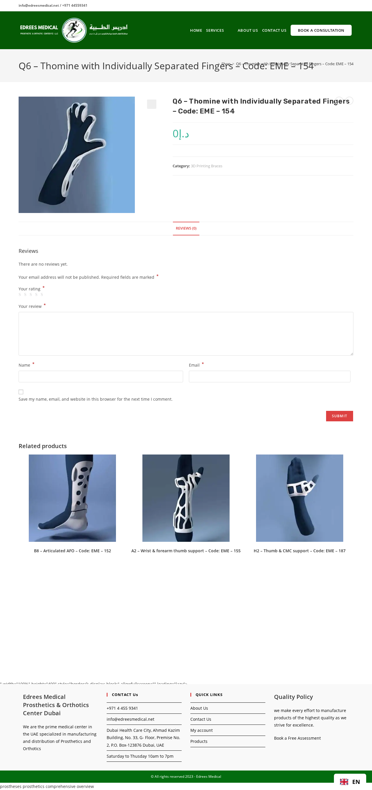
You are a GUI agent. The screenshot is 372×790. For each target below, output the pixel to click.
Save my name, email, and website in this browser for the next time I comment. (96, 399)
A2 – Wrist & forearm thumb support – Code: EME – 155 (186, 550)
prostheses (11, 786)
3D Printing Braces (206, 165)
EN (356, 782)
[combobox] (350, 782)
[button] (151, 104)
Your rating (32, 289)
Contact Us (200, 719)
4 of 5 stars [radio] (37, 295)
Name (27, 364)
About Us (199, 708)
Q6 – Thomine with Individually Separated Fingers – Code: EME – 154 (294, 63)
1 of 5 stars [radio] (21, 295)
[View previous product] (339, 101)
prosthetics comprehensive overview (58, 786)
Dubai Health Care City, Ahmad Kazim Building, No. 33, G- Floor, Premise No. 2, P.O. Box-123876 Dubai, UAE (143, 737)
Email (196, 364)
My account (201, 730)
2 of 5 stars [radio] (26, 295)
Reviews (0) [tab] (186, 228)
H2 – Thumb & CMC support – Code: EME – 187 (300, 550)
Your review (32, 306)
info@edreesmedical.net (130, 719)
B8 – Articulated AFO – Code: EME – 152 (72, 550)
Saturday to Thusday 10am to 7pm (140, 756)
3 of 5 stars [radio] (32, 295)
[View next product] (349, 101)
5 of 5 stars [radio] (43, 295)
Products (199, 741)
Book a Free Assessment (297, 738)
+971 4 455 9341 (122, 708)
